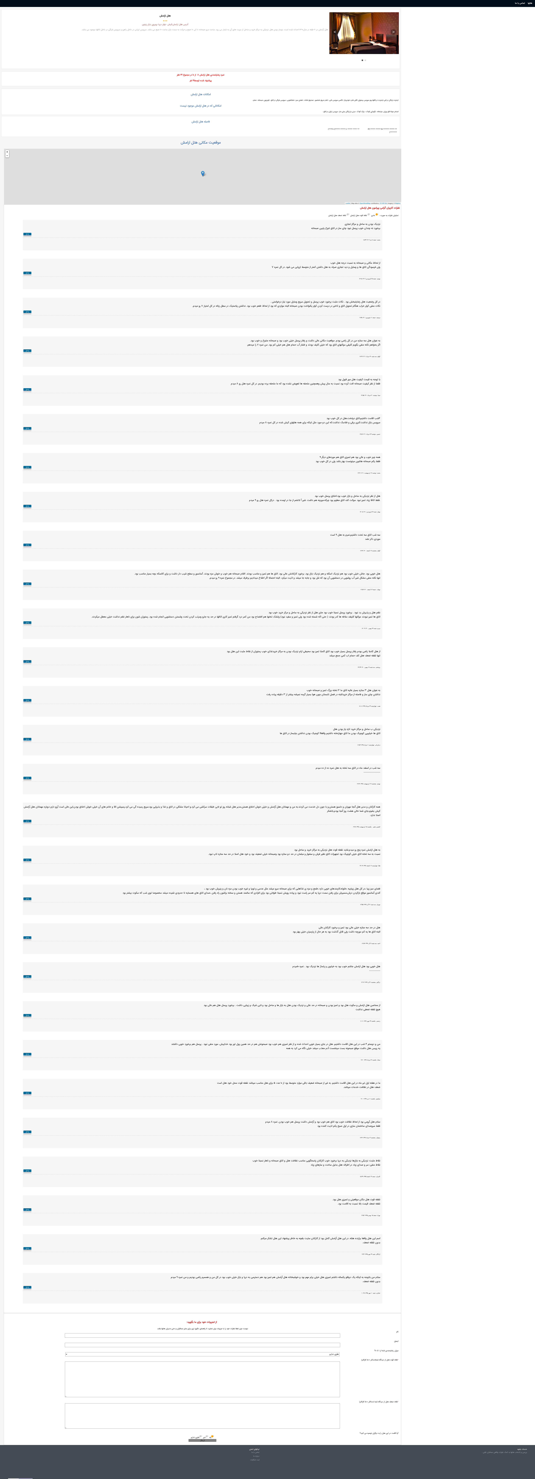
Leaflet (348, 203)
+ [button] (7, 151)
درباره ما (256, 1456)
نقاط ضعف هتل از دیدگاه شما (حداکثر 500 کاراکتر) (378, 1401)
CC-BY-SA (383, 203)
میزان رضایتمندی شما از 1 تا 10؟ (386, 1350)
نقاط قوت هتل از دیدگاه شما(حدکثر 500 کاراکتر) (379, 1359)
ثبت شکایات (254, 1459)
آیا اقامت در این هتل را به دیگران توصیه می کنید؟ (379, 1433)
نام (397, 1331)
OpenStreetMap (365, 203)
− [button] (7, 155)
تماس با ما (255, 1452)
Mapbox (398, 203)
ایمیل (396, 1341)
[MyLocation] (203, 174)
